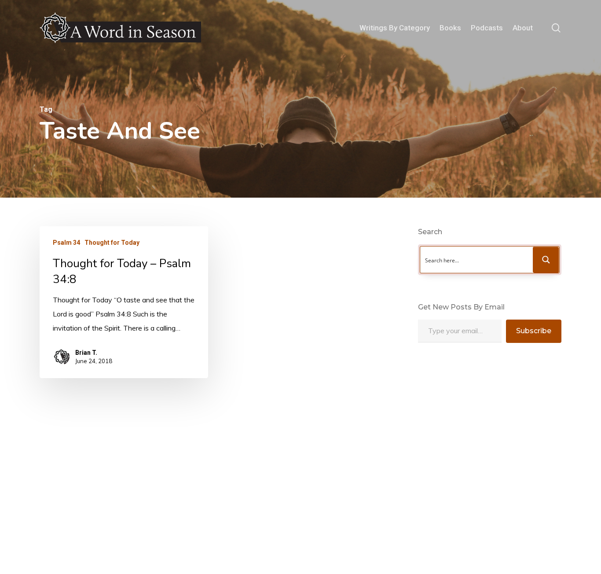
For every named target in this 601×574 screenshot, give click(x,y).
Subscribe (533, 331)
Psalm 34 (66, 242)
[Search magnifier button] (546, 260)
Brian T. (86, 352)
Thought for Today (111, 242)
